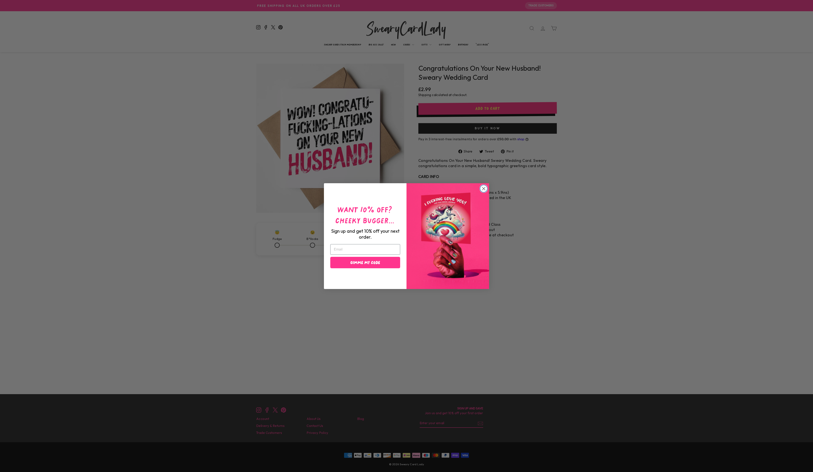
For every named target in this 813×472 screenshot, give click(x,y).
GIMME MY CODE (365, 262)
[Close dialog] (483, 188)
